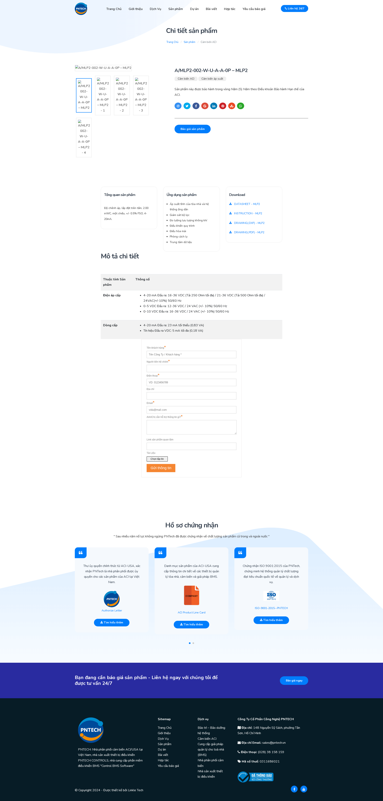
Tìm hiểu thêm (113, 622)
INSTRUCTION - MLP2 (247, 213)
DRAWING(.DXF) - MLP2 (249, 223)
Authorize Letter (112, 610)
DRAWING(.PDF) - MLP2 (248, 232)
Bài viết (211, 9)
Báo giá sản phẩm (193, 129)
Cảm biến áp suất (212, 79)
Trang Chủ (113, 9)
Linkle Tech (135, 790)
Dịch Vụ (155, 9)
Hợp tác (229, 9)
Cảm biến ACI (186, 79)
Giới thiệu (136, 9)
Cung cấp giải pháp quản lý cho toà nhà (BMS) (211, 749)
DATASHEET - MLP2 (246, 204)
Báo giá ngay (294, 680)
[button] (190, 643)
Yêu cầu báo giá (254, 9)
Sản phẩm (175, 9)
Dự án (194, 9)
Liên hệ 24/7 (295, 8)
